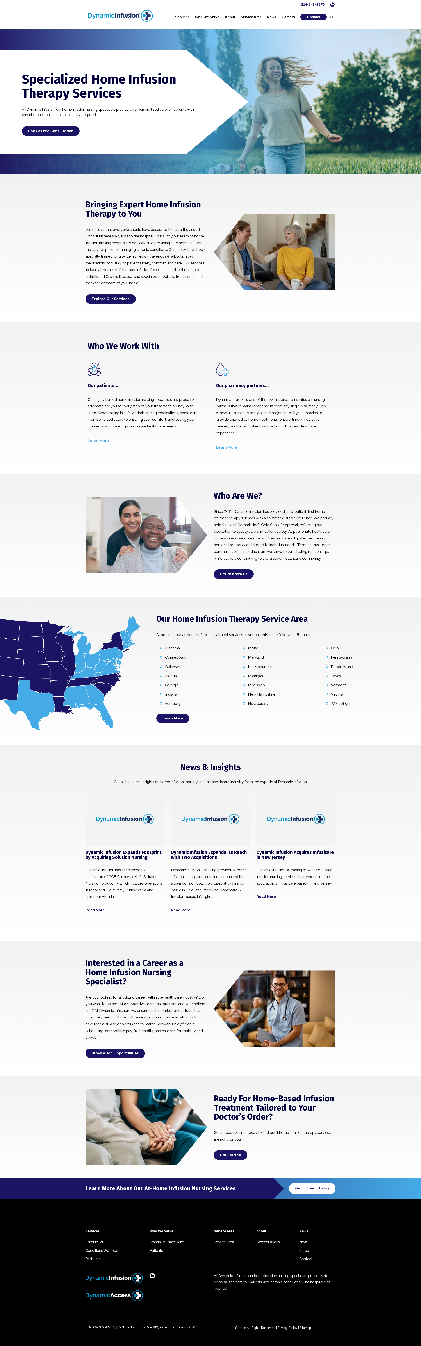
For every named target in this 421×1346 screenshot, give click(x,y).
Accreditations (268, 1242)
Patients (156, 1250)
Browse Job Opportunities (115, 1053)
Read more (95, 910)
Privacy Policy (287, 1328)
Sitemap (305, 1328)
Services (182, 17)
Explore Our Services (111, 299)
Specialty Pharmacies (167, 1242)
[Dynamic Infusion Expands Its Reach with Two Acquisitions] (210, 819)
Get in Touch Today (312, 1188)
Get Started (230, 1155)
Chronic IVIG (95, 1242)
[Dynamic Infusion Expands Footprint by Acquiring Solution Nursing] (125, 819)
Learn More (172, 718)
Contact (313, 17)
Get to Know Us (234, 574)
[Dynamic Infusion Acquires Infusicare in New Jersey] (296, 819)
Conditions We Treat (102, 1250)
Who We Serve (207, 17)
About (230, 17)
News (271, 17)
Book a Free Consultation (50, 131)
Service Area (251, 17)
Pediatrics (93, 1259)
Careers (288, 17)
